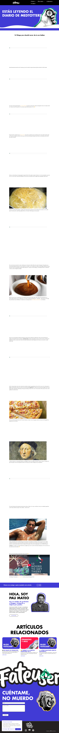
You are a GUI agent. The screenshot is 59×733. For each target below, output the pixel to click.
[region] (12, 725)
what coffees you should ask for (36, 299)
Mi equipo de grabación (10, 650)
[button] (38, 585)
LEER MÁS (4, 654)
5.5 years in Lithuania (23, 105)
